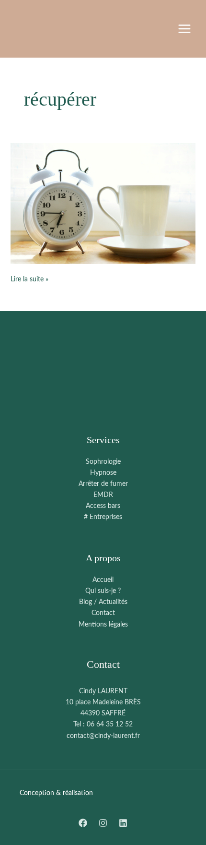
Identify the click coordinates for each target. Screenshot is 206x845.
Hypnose (103, 473)
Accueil (103, 580)
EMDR (103, 495)
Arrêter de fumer (103, 484)
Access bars (103, 506)
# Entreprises (103, 517)
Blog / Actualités (103, 602)
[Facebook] (83, 823)
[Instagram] (103, 823)
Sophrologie (103, 462)
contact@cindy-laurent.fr (103, 736)
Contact (103, 613)
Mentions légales (103, 624)
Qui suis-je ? (103, 591)
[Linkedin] (123, 823)
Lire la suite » (29, 278)
